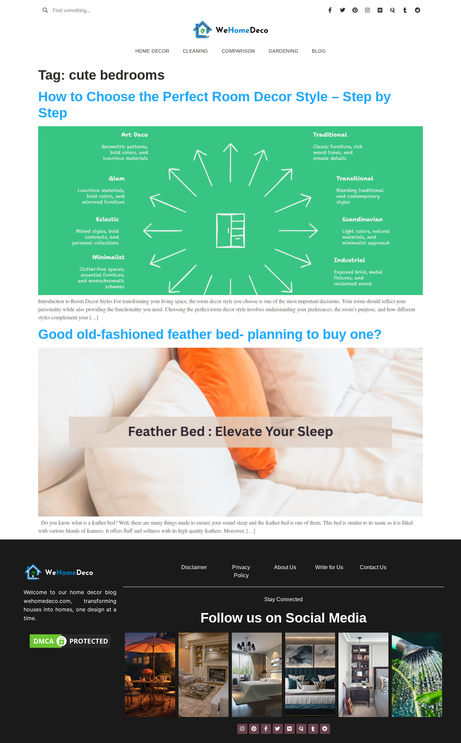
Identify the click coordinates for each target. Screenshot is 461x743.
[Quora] (392, 10)
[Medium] (380, 10)
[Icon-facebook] (330, 10)
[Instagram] (367, 10)
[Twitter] (342, 10)
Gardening (284, 51)
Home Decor (152, 51)
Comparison (238, 51)
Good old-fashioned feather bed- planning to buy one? (210, 334)
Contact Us (373, 567)
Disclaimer (194, 567)
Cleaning (195, 51)
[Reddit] (417, 10)
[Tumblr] (405, 10)
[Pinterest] (355, 10)
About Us (285, 567)
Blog (319, 51)
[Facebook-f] (266, 729)
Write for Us (329, 567)
